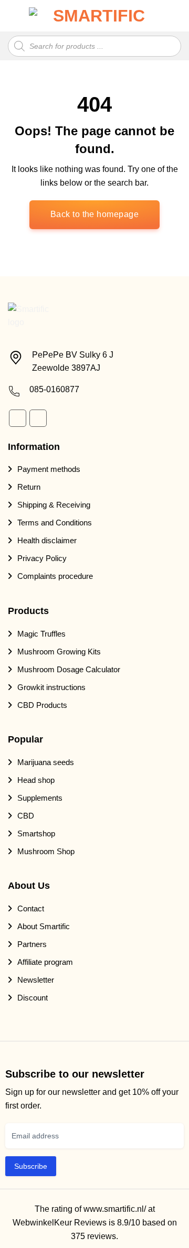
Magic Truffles (41, 633)
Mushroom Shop (46, 851)
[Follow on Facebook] (17, 418)
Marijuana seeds (45, 762)
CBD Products (42, 705)
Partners (32, 944)
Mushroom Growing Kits (59, 651)
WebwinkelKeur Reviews (60, 1222)
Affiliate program (45, 961)
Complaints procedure (55, 576)
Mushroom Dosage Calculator (68, 669)
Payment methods (48, 469)
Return (28, 486)
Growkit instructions (51, 687)
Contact (30, 908)
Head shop (36, 780)
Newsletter (35, 979)
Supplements (39, 797)
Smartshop (36, 833)
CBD (25, 815)
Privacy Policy (42, 558)
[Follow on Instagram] (38, 418)
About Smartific (43, 926)
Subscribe (30, 1166)
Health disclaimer (47, 540)
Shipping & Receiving (53, 504)
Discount (32, 997)
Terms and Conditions (54, 522)
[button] (14, 16)
